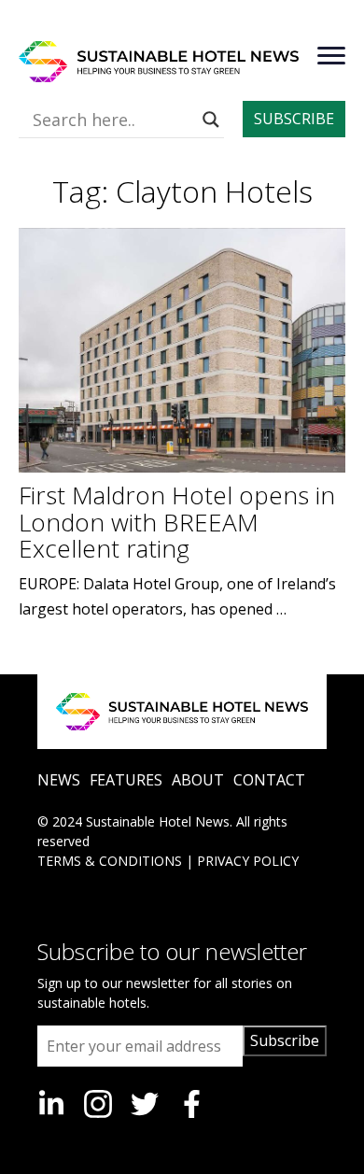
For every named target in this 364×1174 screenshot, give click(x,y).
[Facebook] (191, 1104)
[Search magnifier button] (211, 119)
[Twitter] (145, 1104)
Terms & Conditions (109, 861)
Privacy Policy (248, 861)
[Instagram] (98, 1104)
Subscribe (284, 1040)
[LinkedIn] (51, 1104)
